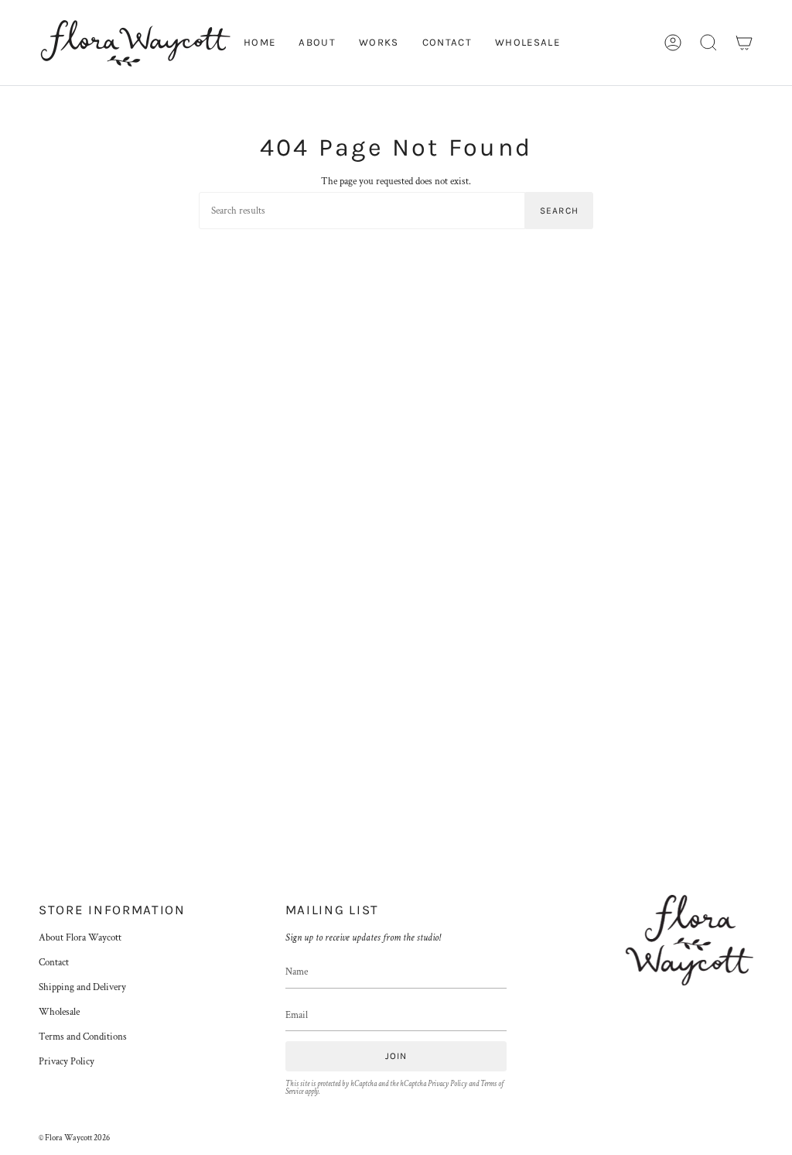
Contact (54, 962)
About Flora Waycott (80, 937)
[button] (708, 42)
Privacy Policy (66, 1061)
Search (559, 210)
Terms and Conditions (83, 1036)
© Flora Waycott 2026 (74, 1137)
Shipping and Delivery (82, 987)
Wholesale (59, 1012)
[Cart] (744, 42)
